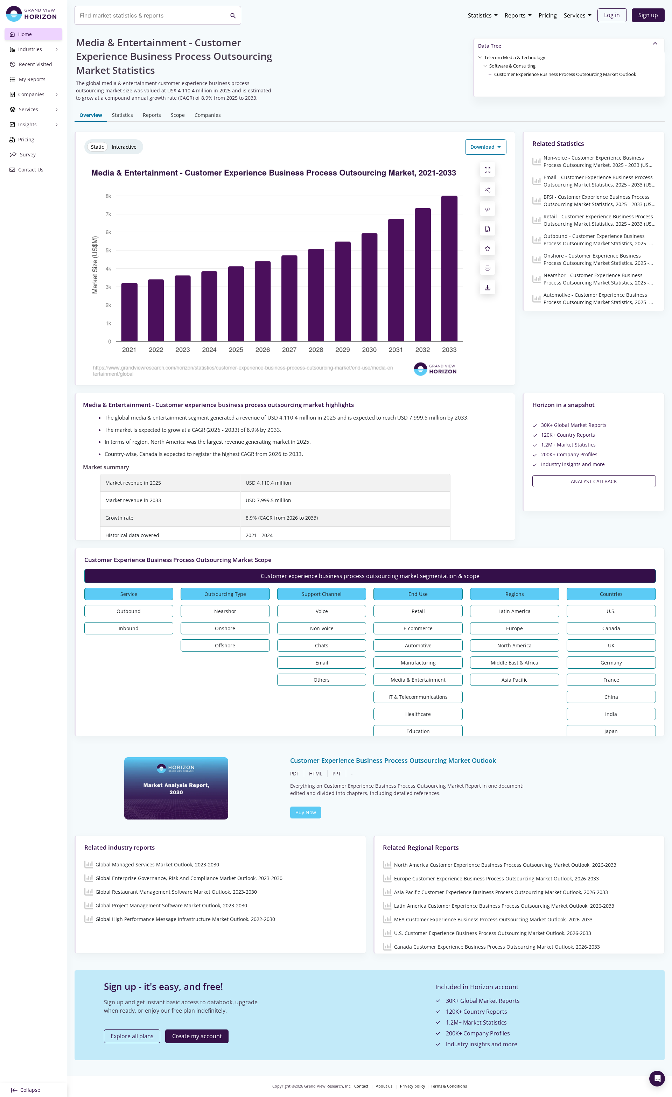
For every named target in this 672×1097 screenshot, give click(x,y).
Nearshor (225, 611)
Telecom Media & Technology (514, 57)
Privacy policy (412, 1086)
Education (418, 731)
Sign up (648, 15)
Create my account (197, 1036)
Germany (611, 662)
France (611, 679)
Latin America (514, 611)
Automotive (418, 645)
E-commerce (418, 628)
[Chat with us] (657, 1079)
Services (575, 15)
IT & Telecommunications (418, 697)
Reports (515, 15)
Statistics (480, 15)
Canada (611, 628)
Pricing (548, 15)
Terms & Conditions (449, 1086)
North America (514, 645)
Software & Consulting (512, 66)
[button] (515, 57)
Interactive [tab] (124, 146)
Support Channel (322, 594)
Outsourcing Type (225, 594)
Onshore (225, 628)
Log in (612, 15)
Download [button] (483, 146)
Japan (611, 731)
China (611, 697)
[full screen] (487, 169)
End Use (418, 594)
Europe (514, 628)
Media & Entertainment (418, 679)
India (611, 714)
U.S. (611, 611)
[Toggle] (480, 57)
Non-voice (322, 628)
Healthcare (418, 714)
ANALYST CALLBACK (594, 481)
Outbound (129, 611)
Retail (418, 611)
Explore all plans (132, 1036)
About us (384, 1086)
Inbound (129, 628)
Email (321, 662)
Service (128, 594)
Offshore (225, 645)
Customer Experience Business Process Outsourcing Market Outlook (565, 74)
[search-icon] (233, 15)
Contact (361, 1086)
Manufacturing (418, 662)
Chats (321, 645)
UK (611, 645)
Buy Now (305, 812)
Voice (322, 611)
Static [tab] (97, 146)
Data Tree (489, 45)
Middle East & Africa (514, 662)
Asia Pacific (514, 679)
